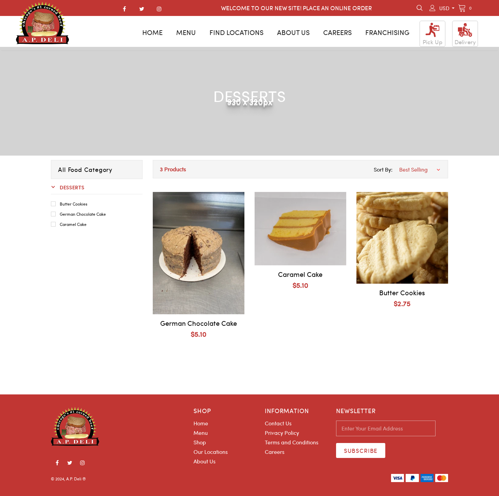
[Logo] (42, 23)
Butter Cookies (73, 204)
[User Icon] (432, 8)
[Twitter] (141, 8)
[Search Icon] (420, 8)
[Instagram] (159, 8)
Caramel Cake (73, 224)
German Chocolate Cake (83, 214)
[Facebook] (124, 8)
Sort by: (383, 169)
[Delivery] (465, 30)
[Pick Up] (432, 30)
